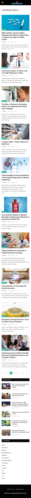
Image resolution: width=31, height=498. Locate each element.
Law (3, 475)
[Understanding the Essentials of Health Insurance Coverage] (15, 240)
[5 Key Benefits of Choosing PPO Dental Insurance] (15, 276)
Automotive (5, 447)
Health (4, 29)
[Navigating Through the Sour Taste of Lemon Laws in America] (15, 309)
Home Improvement (7, 460)
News (3, 445)
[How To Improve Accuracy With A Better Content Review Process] (6, 386)
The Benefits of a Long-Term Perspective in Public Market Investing (19, 422)
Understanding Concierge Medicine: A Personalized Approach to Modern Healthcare (15, 177)
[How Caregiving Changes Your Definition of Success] (6, 396)
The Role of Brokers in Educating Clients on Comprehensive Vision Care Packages (14, 106)
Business (4, 450)
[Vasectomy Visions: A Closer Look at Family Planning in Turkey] (15, 60)
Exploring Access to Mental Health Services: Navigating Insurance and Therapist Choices (15, 355)
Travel (3, 478)
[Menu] (3, 2)
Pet (3, 470)
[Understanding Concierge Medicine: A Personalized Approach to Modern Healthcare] (15, 165)
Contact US (10, 489)
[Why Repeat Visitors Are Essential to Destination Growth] (6, 433)
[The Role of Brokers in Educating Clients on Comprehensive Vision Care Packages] (15, 94)
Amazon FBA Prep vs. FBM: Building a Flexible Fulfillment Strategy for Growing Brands (20, 404)
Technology (5, 463)
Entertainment (5, 458)
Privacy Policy (19, 489)
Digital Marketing (6, 452)
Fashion (4, 465)
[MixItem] (17, 2)
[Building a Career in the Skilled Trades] (6, 414)
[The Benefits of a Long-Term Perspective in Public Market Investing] (6, 423)
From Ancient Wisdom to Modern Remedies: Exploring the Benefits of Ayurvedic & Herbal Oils (15, 217)
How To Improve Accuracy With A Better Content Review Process (20, 386)
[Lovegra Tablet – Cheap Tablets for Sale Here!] (15, 132)
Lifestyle (4, 468)
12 (22, 373)
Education (4, 455)
